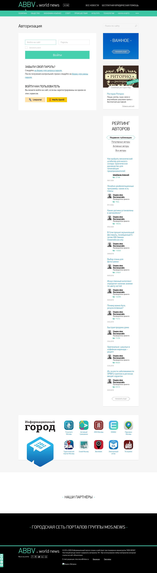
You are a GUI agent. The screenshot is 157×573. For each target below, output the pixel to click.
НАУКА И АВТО (123, 13)
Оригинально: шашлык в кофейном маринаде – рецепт (118, 349)
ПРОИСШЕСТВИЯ (81, 13)
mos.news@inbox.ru (82, 559)
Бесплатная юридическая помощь (120, 5)
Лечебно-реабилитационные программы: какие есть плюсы (120, 188)
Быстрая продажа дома (118, 327)
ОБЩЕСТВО (35, 13)
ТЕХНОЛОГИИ (109, 13)
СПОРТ (68, 13)
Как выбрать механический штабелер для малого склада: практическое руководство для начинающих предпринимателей (119, 165)
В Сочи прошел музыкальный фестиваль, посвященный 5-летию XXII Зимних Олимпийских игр (120, 236)
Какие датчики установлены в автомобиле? (120, 211)
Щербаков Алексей (121, 175)
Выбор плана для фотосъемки (115, 260)
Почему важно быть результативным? (116, 306)
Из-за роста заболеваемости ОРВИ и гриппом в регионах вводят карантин (120, 374)
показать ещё (121, 51)
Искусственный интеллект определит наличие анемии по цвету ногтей (120, 283)
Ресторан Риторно (115, 94)
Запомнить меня (35, 48)
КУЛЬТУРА (96, 13)
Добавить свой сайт (128, 106)
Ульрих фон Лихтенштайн (119, 196)
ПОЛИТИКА (22, 13)
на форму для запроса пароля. (48, 70)
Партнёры (107, 559)
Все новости (92, 5)
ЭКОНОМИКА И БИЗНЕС (52, 13)
